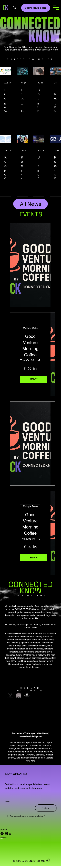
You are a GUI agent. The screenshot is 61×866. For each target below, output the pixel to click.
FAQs (2, 838)
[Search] (14, 7)
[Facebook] (2, 833)
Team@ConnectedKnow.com (10, 826)
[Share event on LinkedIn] (35, 368)
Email (8, 802)
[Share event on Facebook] (25, 368)
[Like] (6, 833)
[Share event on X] (29, 368)
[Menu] (56, 8)
